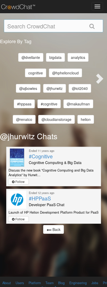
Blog (61, 283)
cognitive (35, 72)
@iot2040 (80, 88)
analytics (78, 57)
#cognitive (49, 103)
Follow (20, 181)
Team (49, 283)
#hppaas (24, 103)
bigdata (55, 57)
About (6, 283)
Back (56, 229)
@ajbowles (28, 88)
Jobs (94, 283)
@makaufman (78, 103)
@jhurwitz (54, 88)
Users (20, 283)
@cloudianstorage (56, 119)
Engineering (78, 283)
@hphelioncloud (65, 72)
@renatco (24, 119)
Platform (35, 283)
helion (86, 119)
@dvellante (31, 57)
